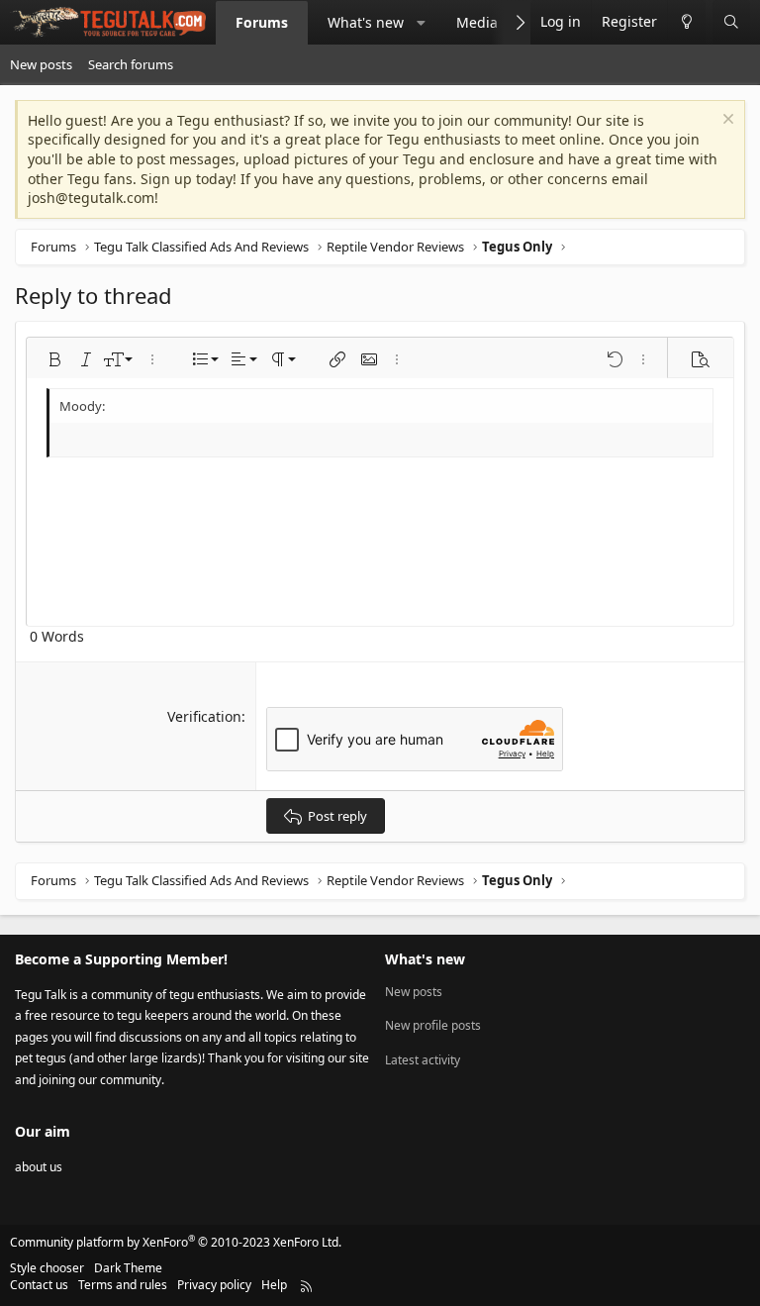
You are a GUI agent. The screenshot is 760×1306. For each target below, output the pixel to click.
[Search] (731, 22)
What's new (366, 22)
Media (477, 22)
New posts (41, 64)
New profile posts (433, 1025)
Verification (204, 716)
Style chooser (47, 1267)
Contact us (39, 1284)
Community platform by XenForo (175, 1242)
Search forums (130, 64)
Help (274, 1284)
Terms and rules (122, 1284)
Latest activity (422, 1060)
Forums (262, 22)
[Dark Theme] (686, 22)
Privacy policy (214, 1284)
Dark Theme (128, 1267)
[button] (421, 23)
